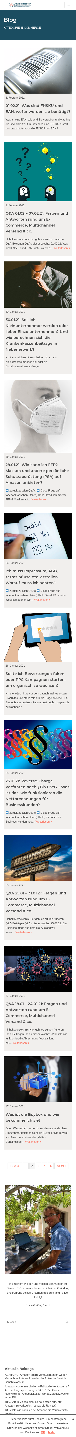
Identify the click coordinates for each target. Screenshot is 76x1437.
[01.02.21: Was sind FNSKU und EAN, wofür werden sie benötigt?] (38, 71)
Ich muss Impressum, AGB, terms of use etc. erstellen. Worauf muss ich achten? (32, 577)
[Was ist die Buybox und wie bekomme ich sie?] (38, 1079)
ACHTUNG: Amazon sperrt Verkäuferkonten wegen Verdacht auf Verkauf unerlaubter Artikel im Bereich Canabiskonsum (36, 1378)
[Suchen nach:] (38, 1321)
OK (43, 1432)
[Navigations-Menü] (69, 5)
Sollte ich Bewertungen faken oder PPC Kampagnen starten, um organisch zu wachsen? (35, 679)
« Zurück (15, 1165)
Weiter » (61, 1165)
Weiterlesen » (61, 248)
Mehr (51, 1432)
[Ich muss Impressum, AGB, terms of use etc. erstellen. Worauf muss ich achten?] (38, 536)
